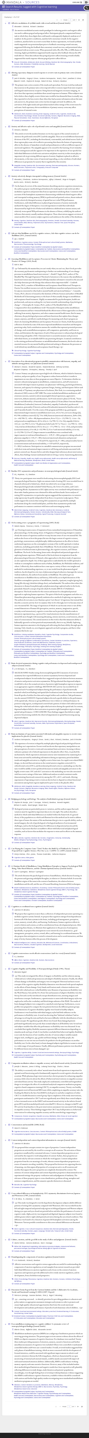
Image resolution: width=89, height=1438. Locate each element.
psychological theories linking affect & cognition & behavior (47, 1248)
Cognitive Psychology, (53, 634)
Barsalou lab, (41, 943)
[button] (86, 2)
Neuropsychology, (65, 1052)
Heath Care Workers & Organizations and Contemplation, (53, 463)
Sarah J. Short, (62, 78)
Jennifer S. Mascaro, (21, 1066)
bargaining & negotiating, (30, 1246)
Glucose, (70, 165)
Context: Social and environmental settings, (46, 1052)
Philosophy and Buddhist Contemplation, (26, 653)
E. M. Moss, (18, 1199)
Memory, (30, 223)
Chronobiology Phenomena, (27, 1279)
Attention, (17, 1385)
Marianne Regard (20, 972)
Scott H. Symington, (21, 872)
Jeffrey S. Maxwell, (55, 179)
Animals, (21, 838)
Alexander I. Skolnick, (22, 26)
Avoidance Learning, (32, 114)
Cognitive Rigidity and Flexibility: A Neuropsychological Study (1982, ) (40, 968)
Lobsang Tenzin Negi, (49, 1066)
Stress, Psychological (44, 840)
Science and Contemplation (22, 355)
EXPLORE (76, 2)
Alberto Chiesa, (19, 1329)
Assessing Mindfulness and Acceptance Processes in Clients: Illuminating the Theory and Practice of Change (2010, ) (44, 260)
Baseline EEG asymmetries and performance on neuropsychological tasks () (44, 471)
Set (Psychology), (19, 790)
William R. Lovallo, (20, 805)
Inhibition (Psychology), (73, 1279)
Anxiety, (23, 165)
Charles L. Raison (63, 1066)
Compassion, (18, 1116)
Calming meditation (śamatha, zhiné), (34, 634)
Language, (41, 1231)
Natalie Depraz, (20, 526)
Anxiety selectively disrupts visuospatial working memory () (38, 176)
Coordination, (64, 943)
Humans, (17, 64)
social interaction (56, 945)
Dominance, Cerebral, (62, 510)
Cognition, (63, 114)
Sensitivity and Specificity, (33, 514)
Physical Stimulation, (20, 118)
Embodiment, (73, 943)
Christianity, (43, 888)
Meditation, (69, 242)
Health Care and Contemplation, (24, 1395)
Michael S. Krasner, (21, 367)
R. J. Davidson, (28, 1199)
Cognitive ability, (26, 1052)
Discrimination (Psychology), (23, 116)
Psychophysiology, (32, 840)
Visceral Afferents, (45, 118)
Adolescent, (31, 62)
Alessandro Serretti (44, 1329)
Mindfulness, (37, 460)
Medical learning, (19, 460)
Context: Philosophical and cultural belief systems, (49, 242)
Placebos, (61, 788)
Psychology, (36, 646)
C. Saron (37, 1199)
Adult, (37, 62)
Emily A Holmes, (20, 854)
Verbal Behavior (19, 725)
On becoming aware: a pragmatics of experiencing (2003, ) (35, 522)
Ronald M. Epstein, (35, 367)
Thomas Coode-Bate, (44, 854)
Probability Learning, (38, 64)
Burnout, (17, 458)
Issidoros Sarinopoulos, (48, 78)
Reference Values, (19, 514)
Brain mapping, (44, 114)
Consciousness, (19, 636)
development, (47, 945)
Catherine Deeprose (59, 854)
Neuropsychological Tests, (62, 512)
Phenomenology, (28, 244)
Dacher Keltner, (20, 1243)
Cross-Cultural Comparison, (34, 1229)
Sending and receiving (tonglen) (51, 646)
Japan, (36, 1231)
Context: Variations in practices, (60, 640)
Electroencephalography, (60, 165)
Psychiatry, (56, 1387)
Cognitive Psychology (33, 351)
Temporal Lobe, (59, 1231)
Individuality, (46, 512)
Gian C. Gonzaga (46, 1243)
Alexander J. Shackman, (22, 179)
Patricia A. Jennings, (21, 1295)
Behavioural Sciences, (53, 943)
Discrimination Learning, (43, 165)
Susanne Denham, (35, 1295)
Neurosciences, (19, 945)
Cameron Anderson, (33, 1243)
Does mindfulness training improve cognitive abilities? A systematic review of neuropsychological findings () (40, 1325)
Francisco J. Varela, (33, 526)
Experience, (73, 640)
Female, (78, 62)
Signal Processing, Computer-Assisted (54, 514)
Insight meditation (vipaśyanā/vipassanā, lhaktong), (31, 644)
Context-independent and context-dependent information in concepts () (43, 1140)
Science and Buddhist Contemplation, (25, 251)
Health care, (30, 458)
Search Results (14, 9)
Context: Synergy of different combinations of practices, (31, 640)
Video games (30, 857)
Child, (16, 1279)
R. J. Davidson (30, 474)
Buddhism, (17, 242)
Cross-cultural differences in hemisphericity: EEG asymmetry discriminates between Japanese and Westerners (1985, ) (45, 1194)
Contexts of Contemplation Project (24, 67)
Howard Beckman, (49, 367)
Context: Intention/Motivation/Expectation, (38, 636)
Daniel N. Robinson (21, 1128)
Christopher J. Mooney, (37, 369)
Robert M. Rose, (47, 81)
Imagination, (51, 838)
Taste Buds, (35, 118)
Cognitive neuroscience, (21, 1131)
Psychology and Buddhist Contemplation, (52, 653)
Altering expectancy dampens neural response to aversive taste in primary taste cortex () (46, 73)
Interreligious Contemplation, (46, 898)
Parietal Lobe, (49, 1231)
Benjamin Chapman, (21, 369)
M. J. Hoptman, (19, 474)
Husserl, (58, 642)
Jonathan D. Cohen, (75, 78)
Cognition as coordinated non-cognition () (32, 906)
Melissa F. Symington (36, 872)
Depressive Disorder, (41, 721)
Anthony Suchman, (63, 367)
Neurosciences (49, 960)
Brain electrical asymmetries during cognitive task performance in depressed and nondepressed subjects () (46, 664)
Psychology (37, 244)
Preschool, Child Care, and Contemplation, (60, 1316)
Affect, (16, 838)
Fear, (74, 62)
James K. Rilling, (35, 1066)
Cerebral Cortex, (55, 114)
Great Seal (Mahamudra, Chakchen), (44, 642)
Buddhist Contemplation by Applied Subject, (49, 247)
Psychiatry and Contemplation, (44, 1055)
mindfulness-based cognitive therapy (26, 892)
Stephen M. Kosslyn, (33, 81)
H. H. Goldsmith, (20, 1260)
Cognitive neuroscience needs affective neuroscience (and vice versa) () (43, 953)
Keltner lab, (17, 1246)
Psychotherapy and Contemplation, (65, 1055)
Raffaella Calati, (32, 1329)
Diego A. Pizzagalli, (69, 179)
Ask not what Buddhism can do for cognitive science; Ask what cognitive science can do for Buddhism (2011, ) (45, 234)
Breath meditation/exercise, (23, 888)
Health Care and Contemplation (23, 465)
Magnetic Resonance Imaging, (67, 116)
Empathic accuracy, (43, 1116)
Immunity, (58, 838)
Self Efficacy (18, 1281)
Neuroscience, (18, 244)
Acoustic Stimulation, (21, 62)
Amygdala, (17, 165)
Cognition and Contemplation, (44, 353)
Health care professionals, (43, 458)
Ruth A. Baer (18, 265)
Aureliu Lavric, (19, 182)
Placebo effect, (53, 788)
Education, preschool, (49, 1311)
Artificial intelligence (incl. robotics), (25, 943)
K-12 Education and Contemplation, (25, 1318)
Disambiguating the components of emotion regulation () (38, 1257)
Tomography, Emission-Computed (47, 167)
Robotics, (27, 945)
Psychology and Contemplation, (64, 353)
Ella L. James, (31, 854)
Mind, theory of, (62, 1116)
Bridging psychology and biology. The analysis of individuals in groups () (43, 799)
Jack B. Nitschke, (20, 78)
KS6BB (74, 1131)
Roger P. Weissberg (55, 1295)
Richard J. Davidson (60, 81)
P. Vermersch (44, 526)
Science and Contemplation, (67, 251)
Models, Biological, (20, 840)
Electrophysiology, (70, 721)
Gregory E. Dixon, (33, 78)
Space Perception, (69, 223)
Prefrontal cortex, (30, 167)
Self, (76, 890)
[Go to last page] (83, 20)
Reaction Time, (59, 223)
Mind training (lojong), (55, 644)
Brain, (20, 960)
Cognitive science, (27, 242)
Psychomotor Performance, (54, 723)
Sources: (6, 9)
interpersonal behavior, (68, 1246)
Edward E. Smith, (20, 81)
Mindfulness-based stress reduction (25, 1389)
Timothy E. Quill (51, 369)
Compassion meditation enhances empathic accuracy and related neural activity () (46, 1063)
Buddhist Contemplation (21, 253)
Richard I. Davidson (37, 26)
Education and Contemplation (45, 1318)
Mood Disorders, (19, 167)
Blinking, (48, 62)
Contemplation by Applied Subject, (24, 249)
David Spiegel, (33, 805)
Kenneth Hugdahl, (63, 802)
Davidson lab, (55, 62)
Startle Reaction (50, 64)
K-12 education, (74, 1311)
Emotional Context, (20, 1316)
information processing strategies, (49, 1246)
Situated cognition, (36, 945)
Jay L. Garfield (19, 239)
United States (18, 224)
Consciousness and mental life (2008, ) (27, 1124)
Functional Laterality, (44, 116)
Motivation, (27, 64)
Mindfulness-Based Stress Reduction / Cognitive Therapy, (31, 1393)
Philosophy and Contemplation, (62, 651)
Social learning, (19, 1313)
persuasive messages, (21, 1248)
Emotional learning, (62, 1311)
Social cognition (73, 1116)
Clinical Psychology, (20, 351)
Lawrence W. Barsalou (22, 910)
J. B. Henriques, (19, 669)
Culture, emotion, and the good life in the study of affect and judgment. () (44, 1239)
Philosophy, (28, 646)
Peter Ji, (46, 1295)
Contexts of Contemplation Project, (24, 247)
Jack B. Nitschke (75, 739)
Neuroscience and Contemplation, (47, 251)
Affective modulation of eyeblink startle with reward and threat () (40, 23)
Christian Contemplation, (39, 900)
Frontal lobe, (18, 723)
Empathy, (23, 458)
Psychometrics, (49, 223)
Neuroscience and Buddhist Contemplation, (66, 249)
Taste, (29, 118)
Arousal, (42, 62)
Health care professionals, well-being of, (64, 458)
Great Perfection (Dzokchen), (23, 642)
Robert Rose (43, 805)
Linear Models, (18, 223)
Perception (54, 118)
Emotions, (51, 220)
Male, (22, 64)
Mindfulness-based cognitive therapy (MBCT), (52, 890)
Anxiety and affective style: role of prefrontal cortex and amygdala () (42, 126)
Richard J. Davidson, (62, 739)
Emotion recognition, (29, 1116)
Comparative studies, (67, 634)
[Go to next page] (79, 20)
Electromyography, (66, 62)
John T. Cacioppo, (35, 802)
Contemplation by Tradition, (44, 249)
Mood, (44, 460)
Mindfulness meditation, (29, 890)
